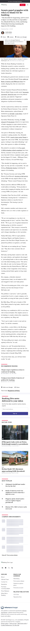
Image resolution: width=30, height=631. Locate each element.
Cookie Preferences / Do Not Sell (10, 625)
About (2, 577)
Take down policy (22, 623)
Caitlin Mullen (8, 32)
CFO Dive (16, 594)
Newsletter (4, 584)
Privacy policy (4, 623)
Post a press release (12, 555)
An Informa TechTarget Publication (15, 1)
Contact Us (4, 582)
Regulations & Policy (14, 390)
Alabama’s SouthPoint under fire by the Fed (15, 485)
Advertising (16, 578)
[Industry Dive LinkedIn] (2, 567)
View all (4, 555)
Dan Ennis (5, 381)
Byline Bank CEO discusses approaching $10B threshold (13, 470)
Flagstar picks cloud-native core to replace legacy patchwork (15, 500)
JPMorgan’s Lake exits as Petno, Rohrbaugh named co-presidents (15, 443)
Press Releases (5, 591)
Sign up (22, 4)
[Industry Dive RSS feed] (12, 567)
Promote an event (18, 587)
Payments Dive (17, 597)
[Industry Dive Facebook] (5, 567)
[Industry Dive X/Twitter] (8, 567)
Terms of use (12, 623)
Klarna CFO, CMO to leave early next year (16, 508)
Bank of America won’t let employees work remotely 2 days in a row (15, 492)
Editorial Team (5, 579)
